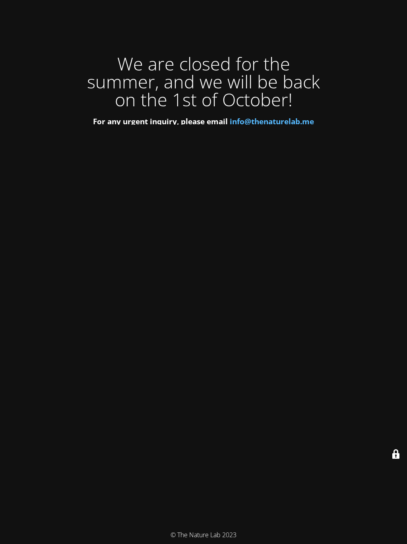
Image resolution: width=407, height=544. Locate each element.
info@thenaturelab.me (272, 121)
